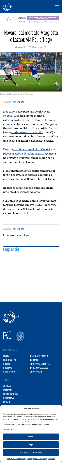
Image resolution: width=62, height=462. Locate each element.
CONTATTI (6, 401)
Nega (31, 444)
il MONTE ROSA (9, 371)
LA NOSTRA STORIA (10, 394)
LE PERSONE (7, 390)
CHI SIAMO (7, 386)
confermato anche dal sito (27, 132)
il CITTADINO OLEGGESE (39, 367)
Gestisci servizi (9, 429)
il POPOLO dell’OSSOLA (39, 356)
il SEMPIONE (34, 360)
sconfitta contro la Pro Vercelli (31, 149)
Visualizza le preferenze (31, 452)
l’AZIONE (6, 356)
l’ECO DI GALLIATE (10, 360)
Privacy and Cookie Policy (16, 459)
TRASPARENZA (8, 398)
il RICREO (6, 363)
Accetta (31, 436)
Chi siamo (51, 459)
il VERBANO (7, 367)
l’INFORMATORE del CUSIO (40, 363)
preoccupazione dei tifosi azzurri (23, 153)
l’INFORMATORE (36, 371)
